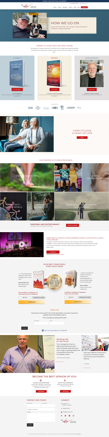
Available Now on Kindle (38, 297)
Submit (24, 328)
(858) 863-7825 (66, 408)
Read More (59, 361)
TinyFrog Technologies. (75, 434)
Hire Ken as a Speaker (72, 225)
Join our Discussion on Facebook (55, 330)
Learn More (53, 252)
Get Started (41, 391)
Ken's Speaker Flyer (58, 254)
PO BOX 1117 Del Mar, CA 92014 (66, 404)
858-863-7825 (75, 3)
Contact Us (84, 7)
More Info (25, 297)
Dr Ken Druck (29, 5)
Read (82, 137)
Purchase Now (31, 302)
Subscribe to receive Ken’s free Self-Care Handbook (54, 1)
